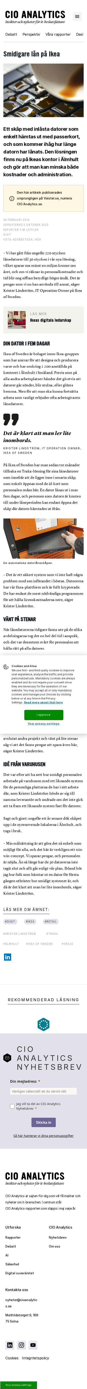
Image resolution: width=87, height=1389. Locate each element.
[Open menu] (77, 16)
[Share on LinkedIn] (7, 957)
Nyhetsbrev (58, 1237)
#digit (10, 921)
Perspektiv (31, 34)
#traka (52, 933)
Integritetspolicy (35, 1358)
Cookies (11, 1358)
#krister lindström (19, 933)
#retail (51, 921)
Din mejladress (23, 1081)
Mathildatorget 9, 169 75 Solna (21, 1318)
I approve (43, 714)
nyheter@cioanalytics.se (21, 1303)
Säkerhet (12, 1264)
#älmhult (11, 943)
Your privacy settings (18, 1385)
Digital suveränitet (19, 1273)
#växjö (67, 943)
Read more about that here (43, 702)
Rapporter (13, 1237)
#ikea (30, 921)
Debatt (11, 34)
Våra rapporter (58, 34)
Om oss (54, 1246)
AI (6, 1255)
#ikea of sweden (39, 943)
